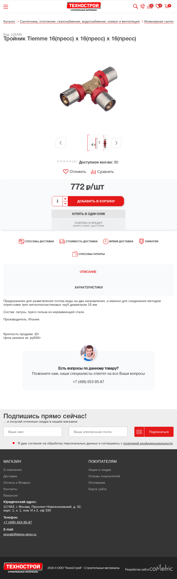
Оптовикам (96, 482)
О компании (12, 470)
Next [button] (116, 143)
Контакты (10, 489)
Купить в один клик (88, 214)
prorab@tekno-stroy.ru (19, 534)
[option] (88, 88)
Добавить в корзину (96, 201)
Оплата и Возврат (16, 482)
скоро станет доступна (88, 224)
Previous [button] (60, 143)
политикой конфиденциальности (148, 443)
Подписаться (159, 432)
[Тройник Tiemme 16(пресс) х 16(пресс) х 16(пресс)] (88, 88)
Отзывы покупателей (104, 476)
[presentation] (88, 272)
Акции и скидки (99, 470)
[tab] (88, 272)
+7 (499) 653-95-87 (88, 382)
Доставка (10, 476)
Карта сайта (97, 489)
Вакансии (10, 495)
